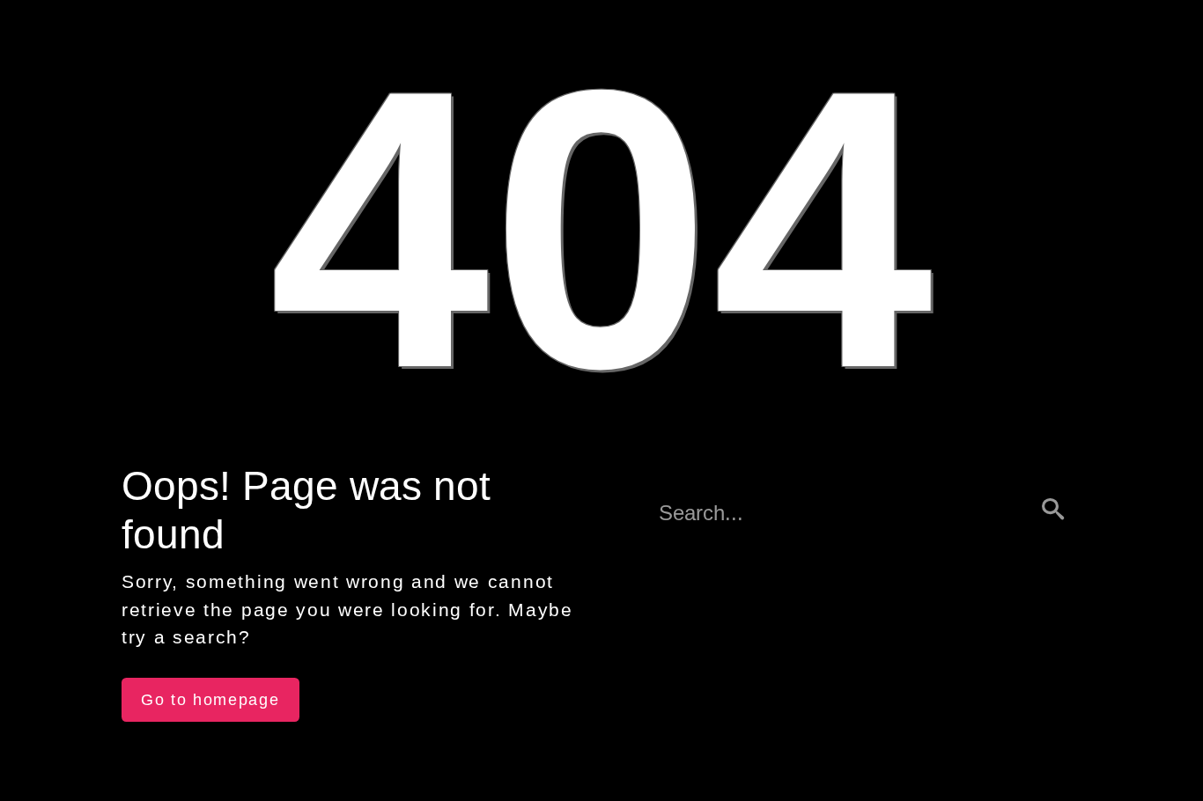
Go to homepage (210, 700)
